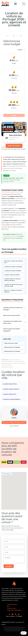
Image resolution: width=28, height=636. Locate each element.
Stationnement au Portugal (12, 351)
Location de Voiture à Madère (12, 270)
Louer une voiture (14, 146)
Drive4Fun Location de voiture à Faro (13, 261)
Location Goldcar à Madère (12, 274)
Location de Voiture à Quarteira (13, 266)
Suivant (14, 115)
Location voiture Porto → (10, 384)
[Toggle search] (24, 4)
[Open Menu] (15, 4)
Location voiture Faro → (10, 394)
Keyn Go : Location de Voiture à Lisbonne (13, 291)
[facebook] (9, 614)
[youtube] (12, 614)
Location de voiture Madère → (12, 399)
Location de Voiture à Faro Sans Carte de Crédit (13, 285)
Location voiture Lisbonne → (11, 389)
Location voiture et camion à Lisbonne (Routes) (12, 279)
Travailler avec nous (12, 604)
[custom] (19, 614)
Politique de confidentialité (14, 610)
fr (7, 147)
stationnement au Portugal (11, 236)
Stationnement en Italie (11, 343)
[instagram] (16, 614)
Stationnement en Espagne (12, 347)
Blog (8, 606)
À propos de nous (11, 608)
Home (3, 147)
